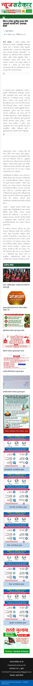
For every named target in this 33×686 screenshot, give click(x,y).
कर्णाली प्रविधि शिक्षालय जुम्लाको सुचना (13, 371)
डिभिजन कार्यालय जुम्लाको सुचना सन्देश (13, 351)
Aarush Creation (5, 683)
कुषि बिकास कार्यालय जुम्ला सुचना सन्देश (13, 330)
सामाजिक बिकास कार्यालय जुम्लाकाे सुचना (14, 392)
